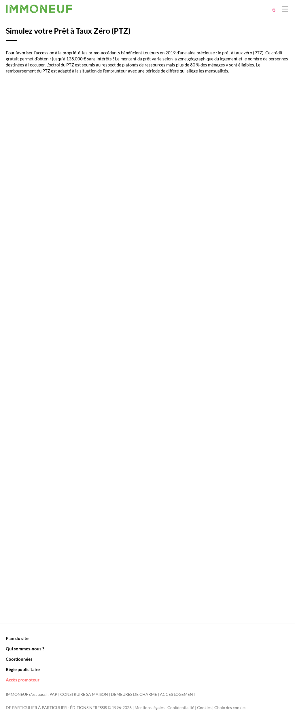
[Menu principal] (285, 8)
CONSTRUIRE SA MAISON (84, 694)
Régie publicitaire (23, 669)
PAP (53, 694)
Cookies (204, 707)
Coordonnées (19, 659)
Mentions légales (149, 707)
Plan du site (17, 638)
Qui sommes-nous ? (25, 648)
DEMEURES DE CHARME (134, 694)
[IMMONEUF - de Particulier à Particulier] (39, 9)
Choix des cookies (230, 707)
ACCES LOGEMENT (177, 694)
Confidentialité (180, 707)
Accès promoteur (22, 679)
